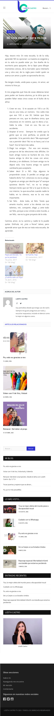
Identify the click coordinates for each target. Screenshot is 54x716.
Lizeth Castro (14, 44)
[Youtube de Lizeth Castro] (12, 699)
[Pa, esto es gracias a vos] (15, 342)
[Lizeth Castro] (27, 6)
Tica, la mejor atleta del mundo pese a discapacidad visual (33, 507)
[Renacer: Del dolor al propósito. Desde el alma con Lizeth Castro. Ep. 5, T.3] (15, 414)
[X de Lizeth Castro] (8, 699)
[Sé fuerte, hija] (35, 248)
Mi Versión (7, 685)
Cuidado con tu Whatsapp (28, 520)
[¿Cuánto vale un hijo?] (14, 271)
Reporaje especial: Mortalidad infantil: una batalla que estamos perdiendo (33, 562)
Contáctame (8, 689)
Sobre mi (7, 678)
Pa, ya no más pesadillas (12, 490)
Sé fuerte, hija (32, 255)
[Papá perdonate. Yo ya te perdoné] (14, 248)
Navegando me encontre (13, 681)
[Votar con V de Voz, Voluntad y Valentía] (15, 378)
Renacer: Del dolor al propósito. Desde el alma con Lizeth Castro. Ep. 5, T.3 (15, 429)
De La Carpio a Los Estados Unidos (31, 547)
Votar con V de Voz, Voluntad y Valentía (15, 393)
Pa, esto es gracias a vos (14, 357)
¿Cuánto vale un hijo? (14, 277)
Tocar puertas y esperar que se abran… (17, 484)
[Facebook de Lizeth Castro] (5, 699)
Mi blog (11, 32)
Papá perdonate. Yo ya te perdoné (13, 256)
